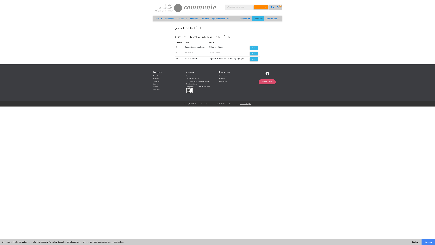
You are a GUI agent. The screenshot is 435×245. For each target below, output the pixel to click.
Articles (205, 18)
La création (189, 53)
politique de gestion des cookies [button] (111, 242)
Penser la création (215, 53)
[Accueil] (185, 8)
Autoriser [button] (428, 242)
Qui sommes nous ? (221, 18)
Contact (188, 76)
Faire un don (271, 18)
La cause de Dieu (191, 59)
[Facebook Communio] (267, 74)
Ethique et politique (216, 47)
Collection (182, 18)
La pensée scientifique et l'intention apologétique (226, 59)
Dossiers (194, 18)
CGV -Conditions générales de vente (197, 81)
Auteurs (155, 87)
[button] (272, 7)
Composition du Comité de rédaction (198, 87)
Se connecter (223, 76)
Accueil (158, 18)
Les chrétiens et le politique (195, 47)
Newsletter (245, 18)
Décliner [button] (415, 242)
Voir (253, 47)
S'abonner (257, 18)
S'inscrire (222, 79)
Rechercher (261, 7)
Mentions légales (191, 84)
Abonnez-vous (267, 81)
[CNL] (189, 90)
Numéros (169, 18)
